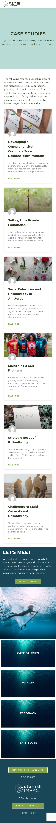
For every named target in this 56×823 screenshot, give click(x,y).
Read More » (14, 178)
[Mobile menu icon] (50, 4)
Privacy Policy (28, 813)
